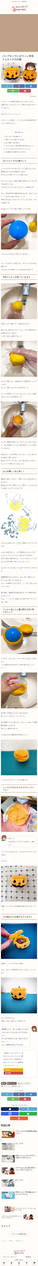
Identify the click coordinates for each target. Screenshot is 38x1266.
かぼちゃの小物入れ (25, 1083)
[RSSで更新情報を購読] (19, 1118)
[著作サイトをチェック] (10, 1109)
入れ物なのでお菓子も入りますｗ (15, 152)
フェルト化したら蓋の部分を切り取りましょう (19, 145)
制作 (4, 1083)
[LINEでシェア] (13, 91)
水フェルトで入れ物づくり (13, 136)
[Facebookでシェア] (19, 86)
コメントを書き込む (19, 1234)
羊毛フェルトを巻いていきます (14, 139)
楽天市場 (8, 1073)
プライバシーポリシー (10, 1257)
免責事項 (28, 1257)
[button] (33, 640)
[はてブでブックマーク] (31, 86)
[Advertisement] (19, 33)
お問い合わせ (19, 1260)
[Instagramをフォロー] (10, 1114)
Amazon (8, 1069)
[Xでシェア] (7, 86)
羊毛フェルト (12, 1083)
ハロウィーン (6, 1086)
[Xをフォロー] (28, 1109)
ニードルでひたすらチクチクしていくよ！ (18, 149)
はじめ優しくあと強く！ (12, 142)
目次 (16, 132)
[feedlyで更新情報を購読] (28, 1114)
